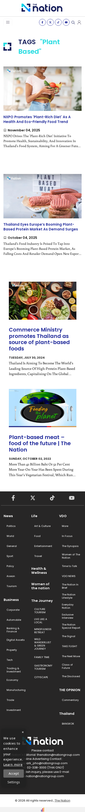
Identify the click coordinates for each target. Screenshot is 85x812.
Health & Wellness (39, 570)
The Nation (62, 800)
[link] (42, 111)
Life (34, 516)
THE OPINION (69, 690)
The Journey (42, 600)
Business (11, 600)
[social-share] (42, 22)
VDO (63, 516)
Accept (14, 773)
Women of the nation (40, 586)
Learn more (13, 764)
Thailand (66, 713)
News (8, 516)
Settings (13, 782)
